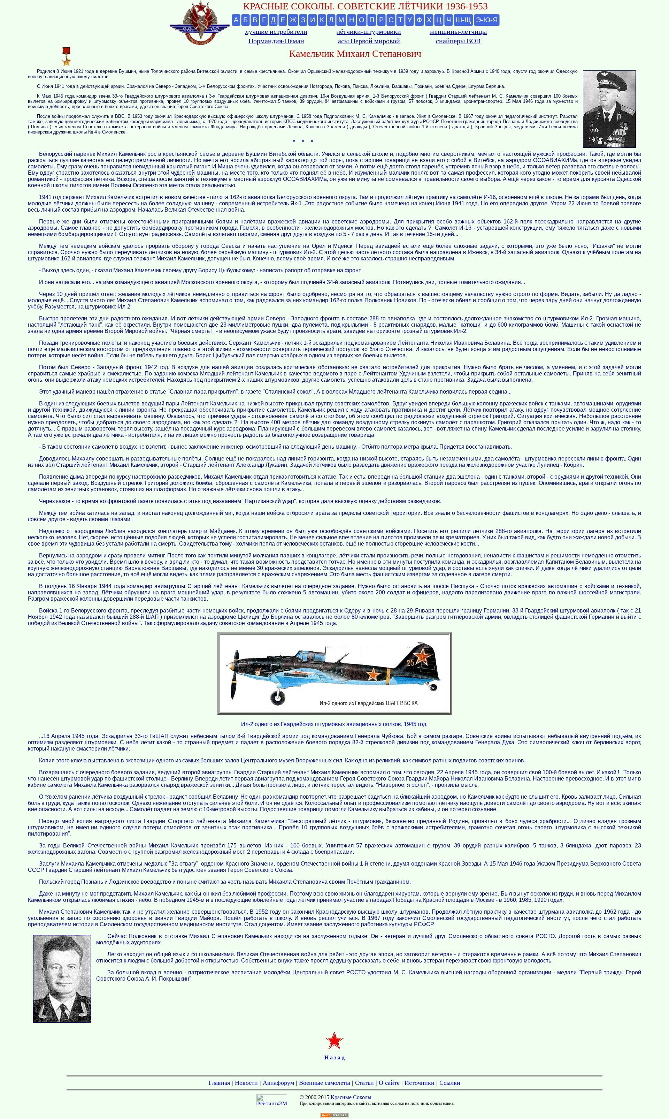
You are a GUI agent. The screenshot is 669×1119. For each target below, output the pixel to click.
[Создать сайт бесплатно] (334, 1116)
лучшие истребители (276, 31)
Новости (246, 1082)
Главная (219, 1082)
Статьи (364, 1082)
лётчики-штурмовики (369, 31)
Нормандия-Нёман (276, 41)
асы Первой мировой (369, 41)
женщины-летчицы (458, 31)
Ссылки (449, 1082)
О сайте (389, 1082)
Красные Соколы (351, 1097)
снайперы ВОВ (458, 41)
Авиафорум (278, 1082)
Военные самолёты (324, 1082)
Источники (420, 1082)
